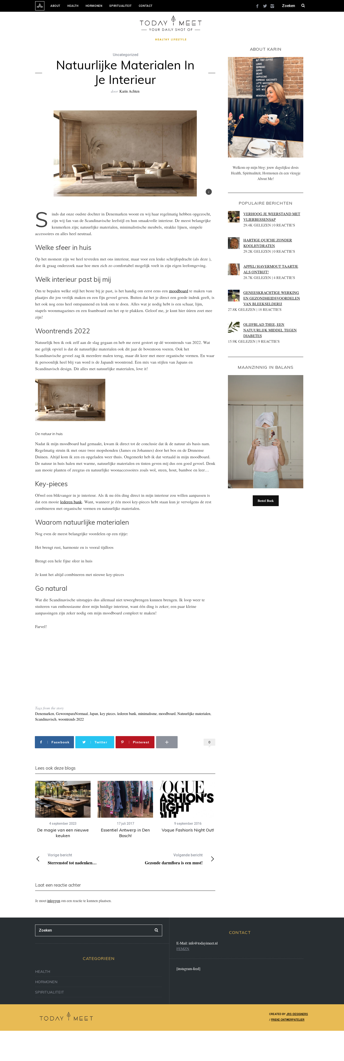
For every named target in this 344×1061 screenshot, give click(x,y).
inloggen (53, 900)
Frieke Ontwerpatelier (287, 1019)
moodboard (178, 290)
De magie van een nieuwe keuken (63, 832)
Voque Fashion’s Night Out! (188, 830)
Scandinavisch (45, 719)
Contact (146, 6)
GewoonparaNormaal (72, 713)
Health (73, 6)
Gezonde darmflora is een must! (174, 859)
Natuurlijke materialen (193, 713)
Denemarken (44, 713)
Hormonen (94, 6)
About (55, 6)
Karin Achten (129, 91)
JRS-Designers (297, 1014)
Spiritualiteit (120, 6)
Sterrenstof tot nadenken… (72, 859)
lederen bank (71, 501)
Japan (94, 713)
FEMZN (182, 948)
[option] (63, 810)
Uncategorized (125, 55)
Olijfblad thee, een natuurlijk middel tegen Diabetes (270, 330)
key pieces (107, 713)
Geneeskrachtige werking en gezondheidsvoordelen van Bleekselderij (271, 298)
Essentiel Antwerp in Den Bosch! (125, 832)
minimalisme (147, 713)
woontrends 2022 (71, 719)
